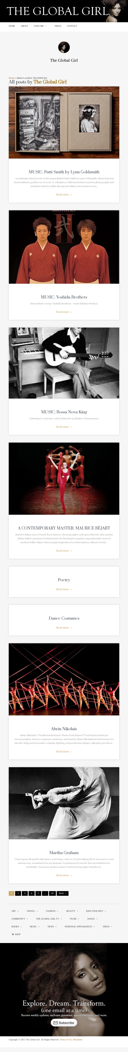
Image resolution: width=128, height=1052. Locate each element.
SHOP (17, 934)
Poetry (64, 580)
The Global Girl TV (47, 919)
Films (73, 919)
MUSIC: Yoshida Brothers (64, 297)
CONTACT (72, 26)
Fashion (50, 911)
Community (18, 919)
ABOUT (24, 26)
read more (64, 119)
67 (52, 893)
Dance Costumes (64, 618)
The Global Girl (50, 82)
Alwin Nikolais (64, 729)
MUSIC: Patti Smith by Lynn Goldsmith (64, 172)
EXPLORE (39, 26)
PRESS (58, 26)
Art (14, 911)
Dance (91, 919)
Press (106, 926)
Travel (31, 911)
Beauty (70, 911)
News (51, 926)
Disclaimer (77, 1039)
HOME (12, 26)
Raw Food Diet (94, 911)
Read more (64, 194)
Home (12, 78)
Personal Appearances (78, 926)
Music (33, 926)
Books (15, 926)
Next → (62, 893)
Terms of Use (66, 1039)
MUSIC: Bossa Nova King (64, 412)
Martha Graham (64, 852)
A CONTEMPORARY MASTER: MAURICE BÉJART (64, 528)
